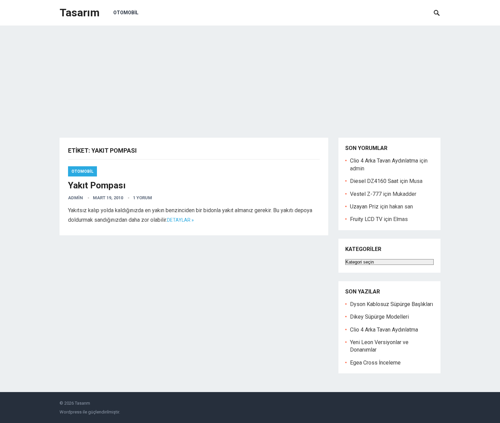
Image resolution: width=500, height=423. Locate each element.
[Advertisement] (250, 76)
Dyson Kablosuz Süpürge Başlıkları (391, 304)
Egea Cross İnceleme (375, 362)
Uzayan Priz (364, 206)
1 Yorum (142, 197)
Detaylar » (180, 220)
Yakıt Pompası (97, 185)
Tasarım (80, 12)
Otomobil (125, 12)
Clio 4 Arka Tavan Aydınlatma (384, 160)
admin (75, 197)
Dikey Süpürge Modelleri (379, 317)
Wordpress (71, 411)
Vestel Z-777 (366, 194)
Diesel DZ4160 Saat (374, 181)
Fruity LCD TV (366, 219)
